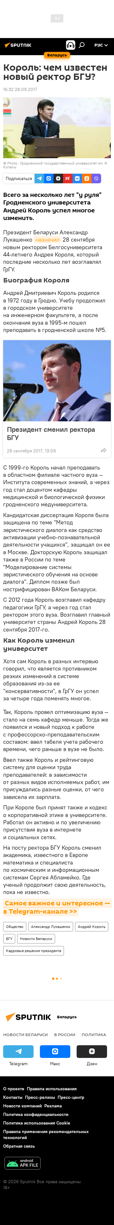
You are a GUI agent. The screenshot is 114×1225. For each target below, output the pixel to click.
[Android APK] (22, 1164)
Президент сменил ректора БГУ (51, 433)
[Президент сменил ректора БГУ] (57, 380)
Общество (14, 926)
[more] (103, 450)
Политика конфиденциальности (35, 1114)
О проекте (13, 1089)
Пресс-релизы (40, 1097)
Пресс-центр (71, 1097)
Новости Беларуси (36, 938)
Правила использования (52, 1089)
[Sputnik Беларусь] (19, 47)
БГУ (9, 938)
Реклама (53, 1106)
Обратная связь (19, 1146)
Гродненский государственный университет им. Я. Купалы (55, 165)
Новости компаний (22, 1106)
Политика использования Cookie (36, 1123)
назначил (47, 239)
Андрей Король (91, 926)
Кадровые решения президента (33, 950)
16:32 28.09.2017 (20, 89)
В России (64, 1034)
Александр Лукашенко (50, 926)
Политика (94, 1034)
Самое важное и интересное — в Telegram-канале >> (57, 907)
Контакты (12, 1097)
